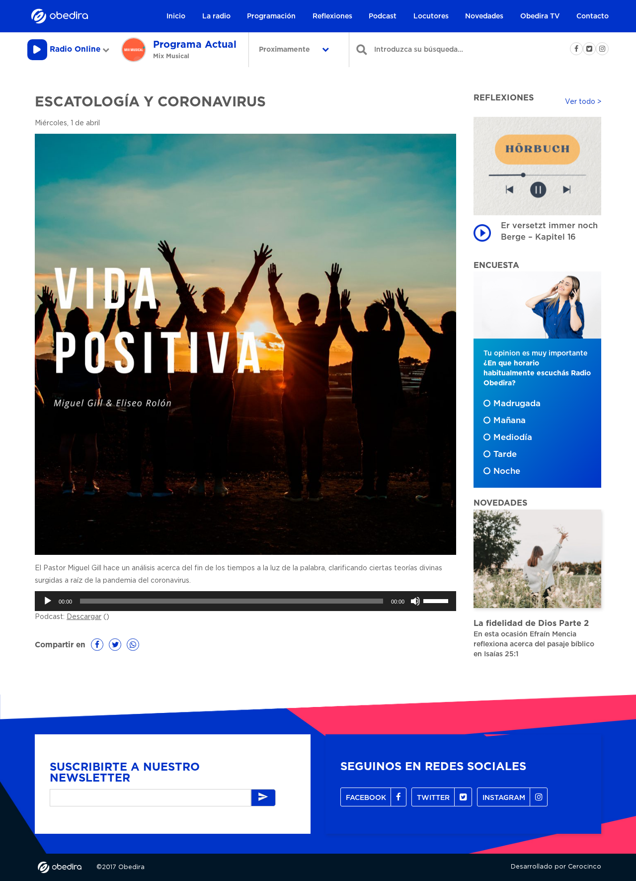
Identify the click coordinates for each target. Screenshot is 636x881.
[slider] (437, 600)
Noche (506, 471)
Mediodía (512, 437)
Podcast (383, 16)
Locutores (431, 16)
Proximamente (285, 49)
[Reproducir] (48, 601)
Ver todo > (583, 101)
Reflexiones (332, 16)
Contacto (592, 16)
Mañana (509, 421)
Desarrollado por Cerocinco (556, 867)
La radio (216, 16)
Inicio (175, 16)
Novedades (484, 16)
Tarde (505, 454)
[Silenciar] (415, 601)
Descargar (84, 617)
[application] (245, 601)
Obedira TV (540, 16)
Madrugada (517, 404)
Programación (271, 16)
